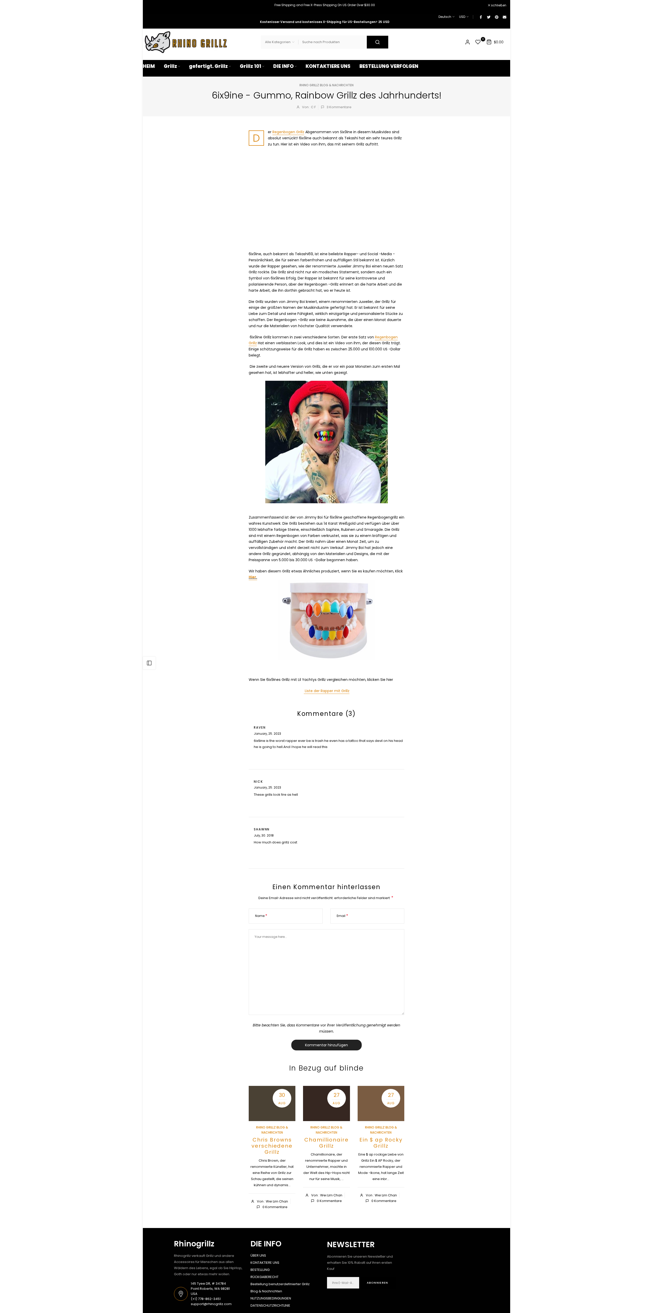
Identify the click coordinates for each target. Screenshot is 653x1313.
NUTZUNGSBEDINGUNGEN (270, 1298)
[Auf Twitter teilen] (488, 16)
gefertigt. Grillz (208, 66)
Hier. (253, 577)
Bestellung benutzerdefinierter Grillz (280, 1284)
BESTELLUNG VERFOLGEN (388, 66)
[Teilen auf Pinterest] (496, 16)
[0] (478, 42)
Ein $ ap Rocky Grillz (381, 1142)
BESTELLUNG (260, 1269)
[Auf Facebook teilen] (481, 16)
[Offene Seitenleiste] (149, 663)
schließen (153, 5)
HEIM (149, 66)
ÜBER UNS (258, 1255)
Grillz (170, 66)
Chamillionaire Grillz (326, 1142)
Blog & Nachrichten (266, 1291)
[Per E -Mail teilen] (504, 16)
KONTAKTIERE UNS (328, 66)
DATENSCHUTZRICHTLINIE (270, 1305)
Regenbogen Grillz (288, 131)
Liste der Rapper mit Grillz (326, 690)
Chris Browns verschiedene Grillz (272, 1146)
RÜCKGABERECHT (264, 1276)
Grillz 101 (250, 66)
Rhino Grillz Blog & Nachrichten (326, 85)
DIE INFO (283, 66)
